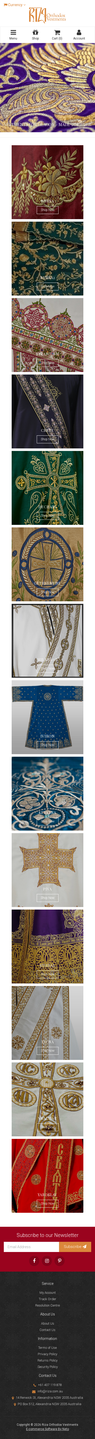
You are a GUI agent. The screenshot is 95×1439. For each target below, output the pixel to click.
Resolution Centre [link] (47, 1305)
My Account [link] (48, 1293)
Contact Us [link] (47, 1330)
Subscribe (73, 1246)
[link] (34, 1261)
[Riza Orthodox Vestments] (48, 15)
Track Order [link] (47, 1299)
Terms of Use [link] (47, 1348)
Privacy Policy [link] (47, 1354)
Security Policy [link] (47, 1367)
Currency (15, 5)
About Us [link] (47, 1323)
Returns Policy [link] (47, 1360)
